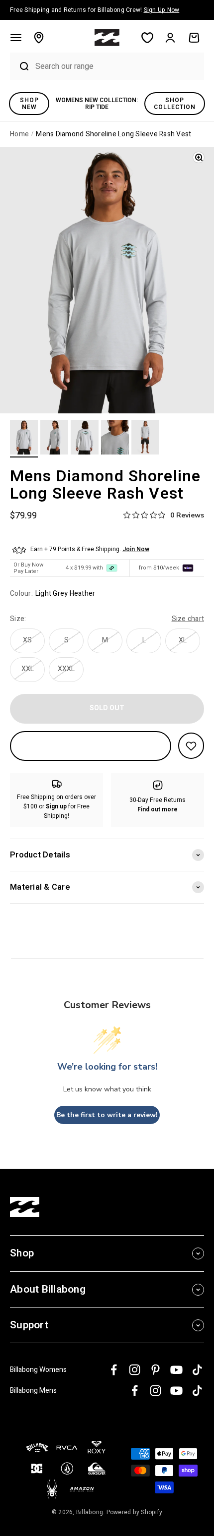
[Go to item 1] (24, 438)
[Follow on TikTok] (197, 1369)
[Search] (20, 66)
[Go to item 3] (85, 438)
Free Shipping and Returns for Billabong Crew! (94, 9)
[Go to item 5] (145, 438)
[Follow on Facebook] (113, 1369)
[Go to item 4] (115, 438)
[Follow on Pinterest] (155, 1369)
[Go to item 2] (54, 438)
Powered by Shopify (135, 1512)
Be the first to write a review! (107, 1115)
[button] (16, 38)
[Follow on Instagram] (134, 1369)
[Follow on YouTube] (176, 1369)
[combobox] (117, 66)
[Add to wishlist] (191, 746)
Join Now (135, 549)
